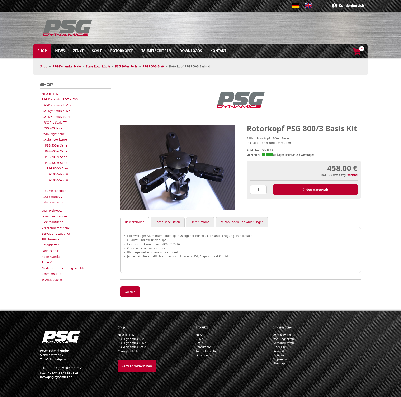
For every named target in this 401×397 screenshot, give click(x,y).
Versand (352, 175)
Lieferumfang (200, 222)
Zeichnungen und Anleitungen (242, 222)
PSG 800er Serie (126, 66)
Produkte (202, 327)
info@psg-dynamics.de (56, 377)
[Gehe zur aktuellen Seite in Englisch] (308, 5)
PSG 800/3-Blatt (153, 66)
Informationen (283, 327)
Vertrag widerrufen (136, 366)
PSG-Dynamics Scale (66, 66)
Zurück (130, 292)
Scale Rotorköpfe (98, 66)
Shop (43, 66)
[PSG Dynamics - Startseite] (67, 28)
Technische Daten (167, 222)
